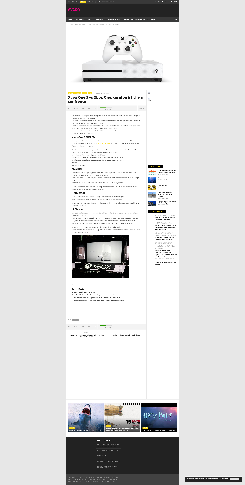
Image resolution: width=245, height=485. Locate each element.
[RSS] (166, 2)
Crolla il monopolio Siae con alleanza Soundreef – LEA (167, 171)
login (175, 2)
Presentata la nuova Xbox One (85, 292)
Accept (234, 479)
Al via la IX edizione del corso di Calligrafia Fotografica (165, 218)
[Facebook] (155, 2)
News (90, 93)
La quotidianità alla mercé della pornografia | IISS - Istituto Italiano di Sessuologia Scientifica (165, 234)
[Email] (162, 2)
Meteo (90, 19)
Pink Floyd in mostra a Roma (95, 2)
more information (223, 478)
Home (70, 19)
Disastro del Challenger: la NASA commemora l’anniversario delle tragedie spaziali (165, 227)
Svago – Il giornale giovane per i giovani (139, 19)
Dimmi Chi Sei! (162, 185)
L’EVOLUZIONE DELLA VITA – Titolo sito (164, 259)
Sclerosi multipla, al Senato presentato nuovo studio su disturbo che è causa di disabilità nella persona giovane (166, 253)
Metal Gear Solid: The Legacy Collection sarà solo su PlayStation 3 (97, 298)
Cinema (72, 427)
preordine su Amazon (103, 143)
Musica (83, 2)
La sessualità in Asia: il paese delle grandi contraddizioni (164, 238)
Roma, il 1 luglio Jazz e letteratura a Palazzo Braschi (165, 194)
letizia (103, 93)
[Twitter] (159, 2)
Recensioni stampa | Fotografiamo (165, 215)
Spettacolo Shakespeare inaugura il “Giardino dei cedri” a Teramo (87, 335)
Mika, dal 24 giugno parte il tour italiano (125, 334)
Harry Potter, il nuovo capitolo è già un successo (159, 430)
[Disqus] (106, 369)
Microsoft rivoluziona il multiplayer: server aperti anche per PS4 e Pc (99, 300)
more (141, 108)
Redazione (100, 19)
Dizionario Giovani (75, 93)
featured (76, 320)
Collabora (80, 19)
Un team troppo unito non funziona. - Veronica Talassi (163, 223)
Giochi (85, 93)
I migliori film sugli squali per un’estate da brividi (85, 430)
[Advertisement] (142, 9)
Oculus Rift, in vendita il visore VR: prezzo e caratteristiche (95, 295)
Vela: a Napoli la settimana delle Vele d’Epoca (167, 202)
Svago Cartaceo (114, 19)
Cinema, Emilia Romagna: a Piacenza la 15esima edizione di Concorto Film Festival (122, 429)
